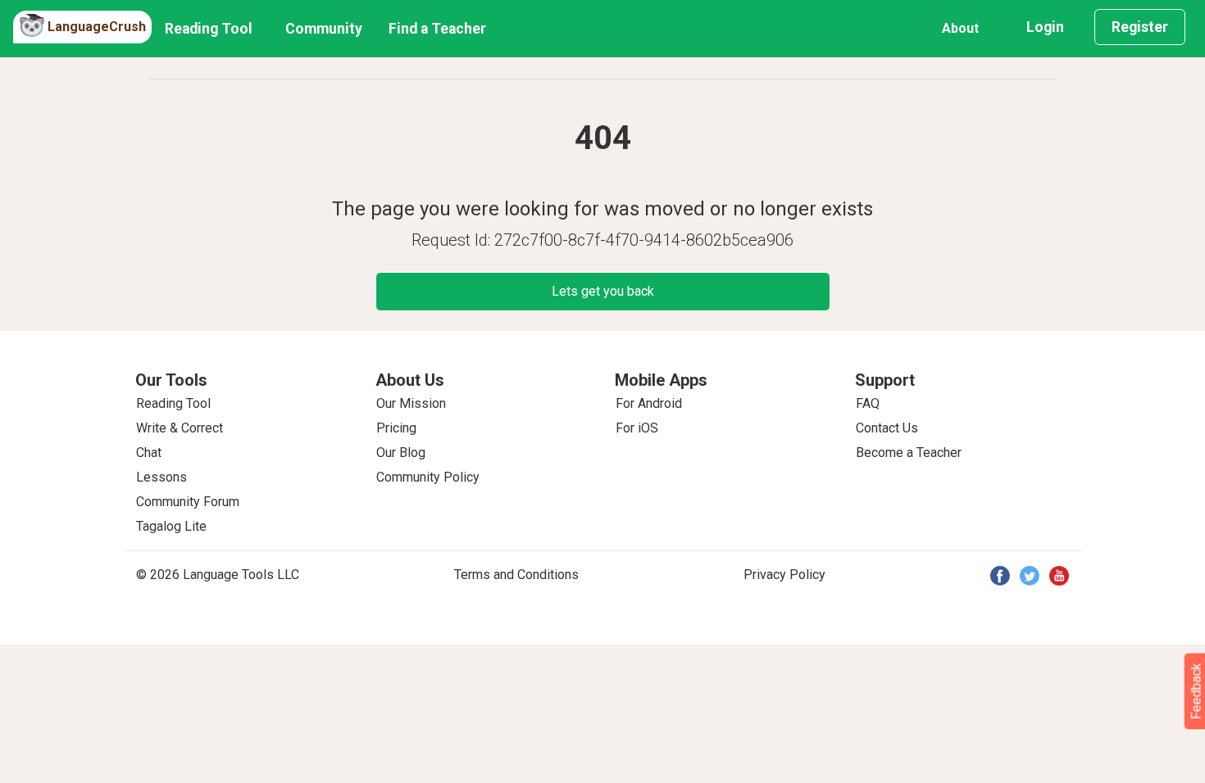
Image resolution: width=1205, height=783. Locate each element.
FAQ (868, 403)
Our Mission (411, 403)
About (960, 28)
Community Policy (428, 477)
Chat (148, 452)
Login (1045, 27)
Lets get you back (603, 291)
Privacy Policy (784, 574)
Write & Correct (179, 428)
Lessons (161, 477)
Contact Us (887, 428)
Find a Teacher (437, 28)
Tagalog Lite (171, 526)
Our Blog (400, 452)
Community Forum (187, 501)
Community (323, 28)
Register (1140, 27)
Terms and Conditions (516, 574)
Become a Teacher (909, 452)
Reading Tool (208, 28)
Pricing (396, 428)
